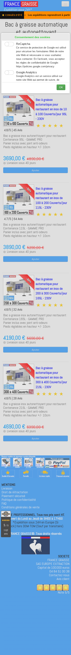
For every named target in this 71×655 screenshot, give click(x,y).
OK (61, 87)
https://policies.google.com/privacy (35, 66)
